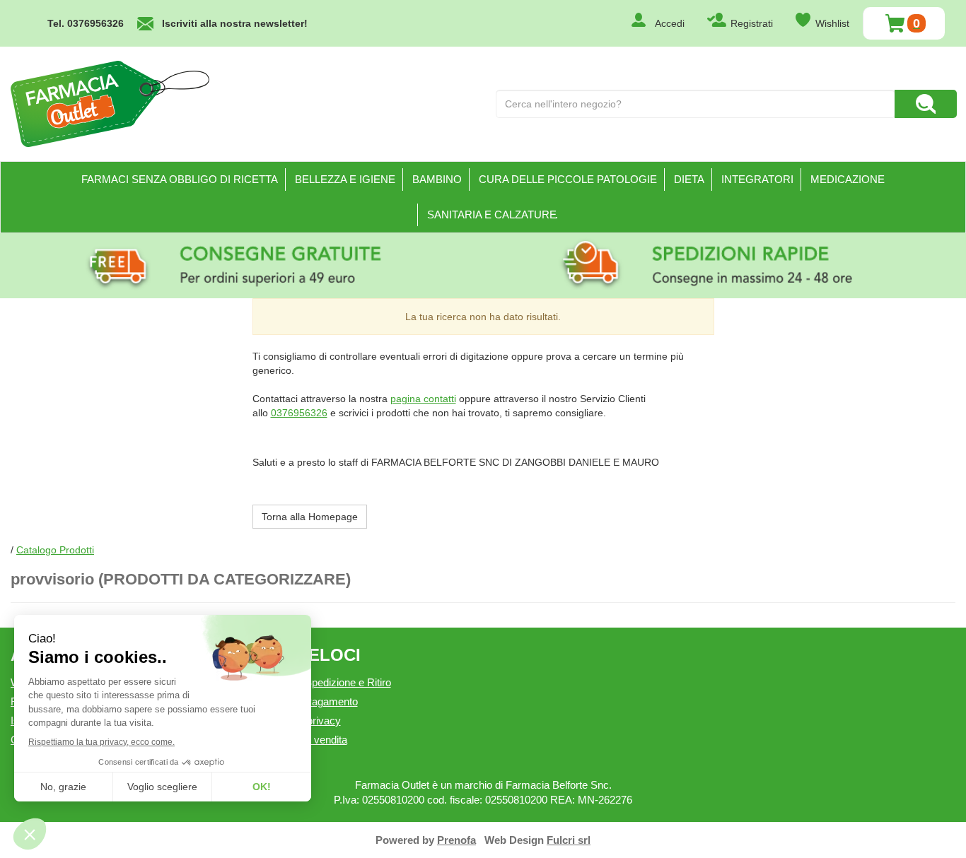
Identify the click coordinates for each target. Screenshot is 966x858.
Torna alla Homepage (310, 516)
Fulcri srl (568, 840)
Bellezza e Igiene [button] (345, 179)
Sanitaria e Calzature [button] (492, 214)
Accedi (670, 23)
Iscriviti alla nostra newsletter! (235, 23)
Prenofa (456, 840)
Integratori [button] (757, 179)
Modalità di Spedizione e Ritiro (321, 682)
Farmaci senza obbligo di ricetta (179, 179)
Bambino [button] (437, 179)
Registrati (752, 23)
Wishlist (832, 23)
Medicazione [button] (847, 179)
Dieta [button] (689, 179)
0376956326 (299, 412)
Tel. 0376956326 (85, 23)
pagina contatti (423, 398)
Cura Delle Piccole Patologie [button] (568, 179)
